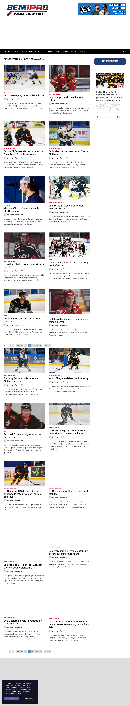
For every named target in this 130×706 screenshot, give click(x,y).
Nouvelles (17, 51)
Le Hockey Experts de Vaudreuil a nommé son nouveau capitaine (68, 432)
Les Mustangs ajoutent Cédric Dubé (24, 95)
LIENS (57, 51)
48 (37, 346)
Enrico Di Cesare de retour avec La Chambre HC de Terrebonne (23, 153)
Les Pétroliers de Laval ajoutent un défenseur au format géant (68, 552)
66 (46, 346)
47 (33, 346)
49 (41, 346)
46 (25, 635)
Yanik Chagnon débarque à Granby (68, 378)
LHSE (5, 92)
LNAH (50, 94)
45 (25, 346)
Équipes (29, 51)
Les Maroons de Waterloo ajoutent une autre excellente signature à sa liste (69, 608)
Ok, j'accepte (12, 698)
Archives (74, 51)
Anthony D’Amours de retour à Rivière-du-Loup (21, 380)
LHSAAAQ (6, 148)
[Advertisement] (65, 34)
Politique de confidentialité (28, 699)
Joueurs (65, 51)
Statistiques (39, 51)
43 (18, 346)
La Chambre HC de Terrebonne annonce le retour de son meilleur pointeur (23, 494)
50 (41, 635)
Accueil (8, 51)
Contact (83, 51)
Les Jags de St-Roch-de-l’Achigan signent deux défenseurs (23, 549)
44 (22, 346)
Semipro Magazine (15, 99)
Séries (49, 51)
